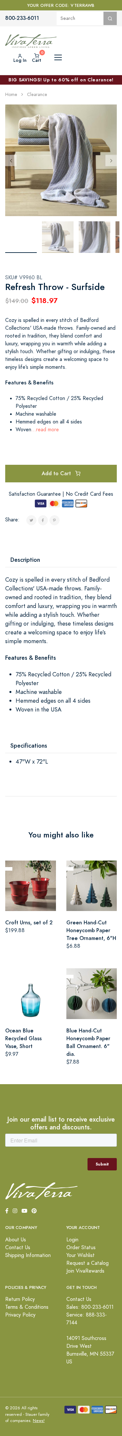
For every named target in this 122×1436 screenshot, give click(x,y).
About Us (15, 1239)
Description (25, 560)
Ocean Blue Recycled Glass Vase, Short (23, 1038)
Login (72, 1239)
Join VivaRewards (85, 1271)
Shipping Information (28, 1255)
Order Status (81, 1247)
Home (11, 94)
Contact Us (17, 1247)
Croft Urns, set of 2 (29, 922)
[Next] (111, 160)
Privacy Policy (20, 1315)
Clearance (37, 94)
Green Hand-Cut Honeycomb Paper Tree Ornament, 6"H (91, 930)
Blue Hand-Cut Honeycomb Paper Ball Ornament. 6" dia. (88, 1042)
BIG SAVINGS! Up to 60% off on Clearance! (61, 79)
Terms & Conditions (26, 1307)
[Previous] (11, 160)
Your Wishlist (80, 1255)
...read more (45, 429)
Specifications (28, 745)
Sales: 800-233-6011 (90, 1307)
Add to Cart (57, 473)
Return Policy (20, 1299)
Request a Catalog (87, 1263)
